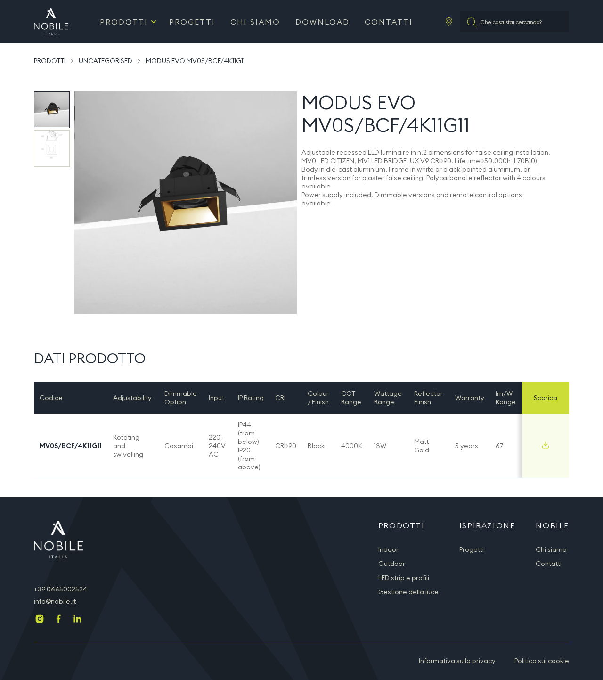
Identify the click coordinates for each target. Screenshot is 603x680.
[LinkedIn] (77, 619)
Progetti (192, 21)
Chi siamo (255, 21)
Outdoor (391, 563)
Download (322, 21)
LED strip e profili (403, 577)
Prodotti (124, 21)
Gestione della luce (408, 592)
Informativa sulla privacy (457, 660)
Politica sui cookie (541, 660)
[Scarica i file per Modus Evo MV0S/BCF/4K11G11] (545, 445)
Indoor (388, 549)
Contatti (389, 21)
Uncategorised (105, 61)
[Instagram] (39, 619)
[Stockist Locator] (449, 21)
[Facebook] (58, 619)
